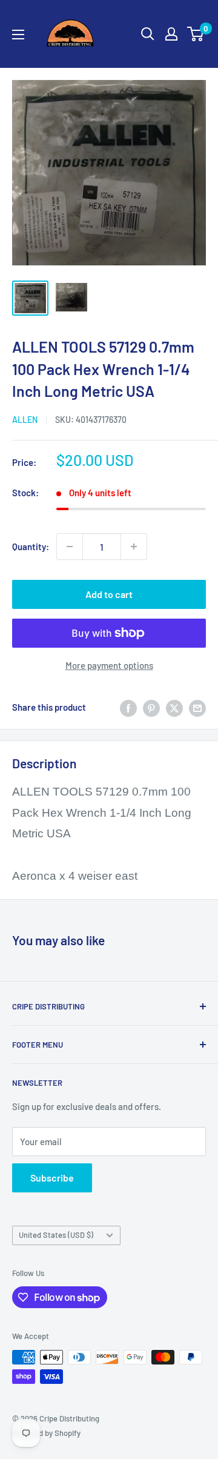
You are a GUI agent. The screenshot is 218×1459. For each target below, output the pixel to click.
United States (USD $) (56, 1235)
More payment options (109, 665)
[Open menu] (18, 34)
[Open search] (147, 34)
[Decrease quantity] (69, 546)
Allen (25, 419)
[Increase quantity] (134, 546)
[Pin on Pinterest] (151, 707)
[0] (195, 34)
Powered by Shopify (46, 1433)
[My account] (171, 34)
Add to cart (109, 594)
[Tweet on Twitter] (174, 707)
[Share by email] (197, 707)
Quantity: (30, 546)
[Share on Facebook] (128, 707)
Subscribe (52, 1177)
